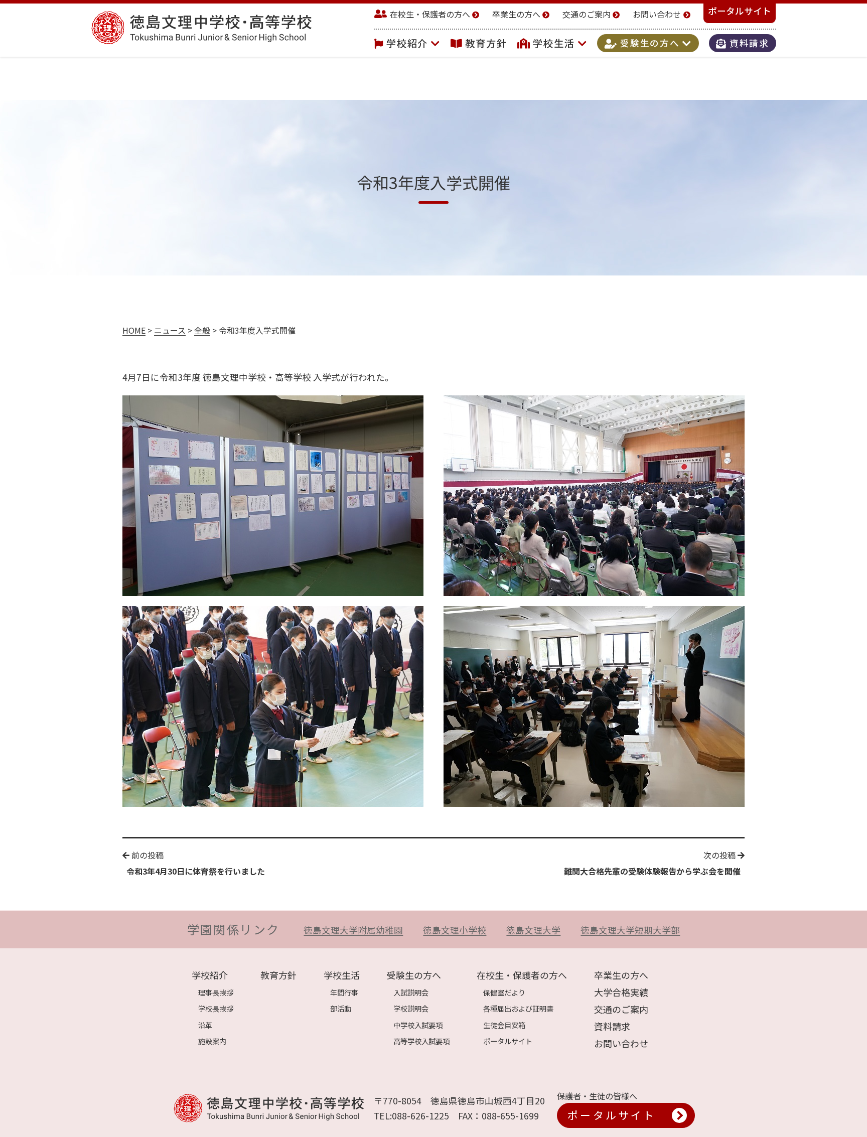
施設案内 (212, 1041)
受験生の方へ (649, 43)
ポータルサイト (739, 11)
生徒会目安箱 (504, 1025)
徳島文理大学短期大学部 (630, 930)
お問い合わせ (657, 14)
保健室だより (504, 992)
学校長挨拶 (215, 1008)
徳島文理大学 (533, 930)
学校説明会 (410, 1008)
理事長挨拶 (215, 992)
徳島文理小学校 (454, 930)
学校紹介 (408, 43)
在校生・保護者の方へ (430, 14)
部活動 (340, 1008)
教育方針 (486, 43)
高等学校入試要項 (421, 1041)
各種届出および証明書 (518, 1008)
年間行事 (344, 992)
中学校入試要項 (418, 1025)
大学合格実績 (621, 992)
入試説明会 (410, 992)
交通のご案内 (586, 14)
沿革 (205, 1025)
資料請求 (748, 43)
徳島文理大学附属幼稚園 (353, 930)
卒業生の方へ (516, 14)
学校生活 (555, 43)
